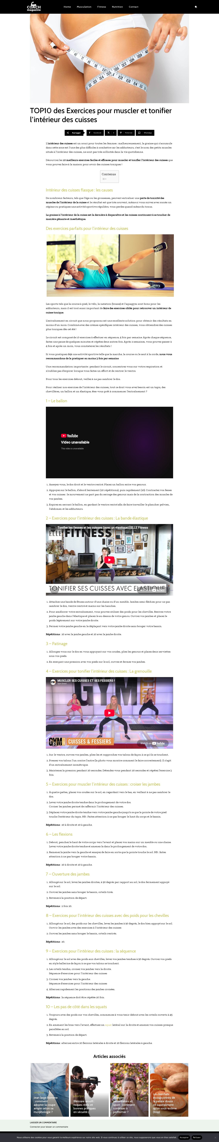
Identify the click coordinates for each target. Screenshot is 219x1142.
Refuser (197, 1137)
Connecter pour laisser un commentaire (49, 1126)
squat (108, 1024)
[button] (196, 6)
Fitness (117, 1093)
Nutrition (159, 1089)
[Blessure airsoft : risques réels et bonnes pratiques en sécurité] (89, 1090)
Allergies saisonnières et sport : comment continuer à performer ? (124, 1105)
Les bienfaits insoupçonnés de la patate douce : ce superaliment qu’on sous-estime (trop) (165, 1103)
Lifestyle (39, 1093)
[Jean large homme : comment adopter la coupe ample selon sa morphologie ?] (50, 1090)
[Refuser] (215, 1137)
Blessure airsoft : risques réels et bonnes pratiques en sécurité (84, 1106)
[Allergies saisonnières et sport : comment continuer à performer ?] (129, 1090)
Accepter (184, 1137)
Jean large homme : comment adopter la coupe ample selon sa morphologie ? (46, 1105)
